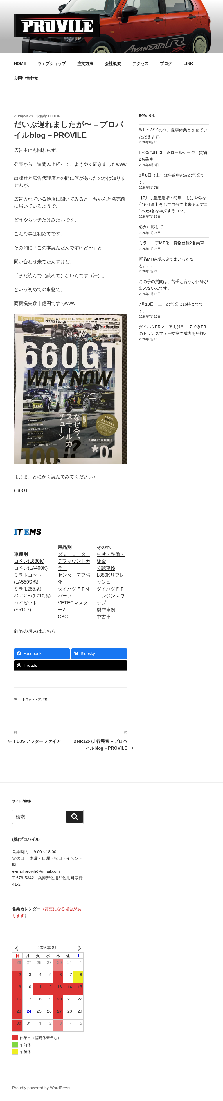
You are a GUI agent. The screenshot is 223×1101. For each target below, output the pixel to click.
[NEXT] (78, 947)
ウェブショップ (51, 63)
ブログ (166, 63)
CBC (63, 616)
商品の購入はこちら (35, 630)
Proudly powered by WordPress (41, 1087)
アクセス (140, 63)
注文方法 (85, 63)
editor (54, 116)
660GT (21, 490)
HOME (20, 63)
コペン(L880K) (29, 561)
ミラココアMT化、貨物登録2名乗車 (171, 243)
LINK (188, 63)
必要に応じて (151, 226)
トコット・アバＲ (35, 699)
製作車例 (106, 609)
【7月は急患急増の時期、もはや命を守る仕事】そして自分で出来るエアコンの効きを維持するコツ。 (173, 204)
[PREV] (17, 947)
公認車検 (106, 568)
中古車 (104, 616)
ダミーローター (74, 554)
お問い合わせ (26, 77)
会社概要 (113, 63)
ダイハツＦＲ (111, 588)
